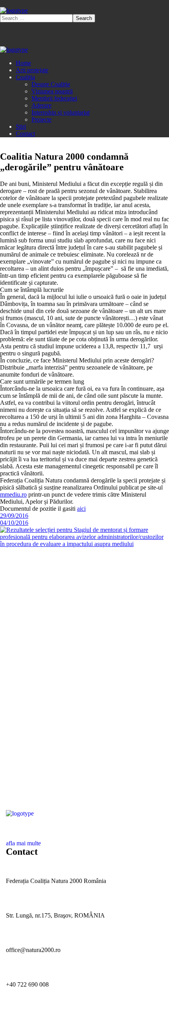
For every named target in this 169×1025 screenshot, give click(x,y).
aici (81, 508)
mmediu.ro (13, 494)
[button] (84, 840)
